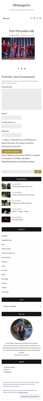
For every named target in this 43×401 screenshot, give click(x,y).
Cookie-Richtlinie (23, 392)
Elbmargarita (21, 5)
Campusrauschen (9, 367)
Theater (4, 283)
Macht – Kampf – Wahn (20, 211)
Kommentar (7, 87)
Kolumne (4, 262)
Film (3, 244)
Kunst (3, 266)
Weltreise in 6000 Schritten (22, 203)
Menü (7, 18)
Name (5, 113)
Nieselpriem (7, 372)
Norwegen (5, 279)
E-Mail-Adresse (9, 122)
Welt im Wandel (17, 220)
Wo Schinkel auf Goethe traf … (23, 187)
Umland (4, 287)
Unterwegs (5, 292)
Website (5, 131)
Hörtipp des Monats (8, 253)
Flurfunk (6, 369)
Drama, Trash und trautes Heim (23, 195)
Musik (4, 275)
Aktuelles (5, 236)
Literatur (4, 270)
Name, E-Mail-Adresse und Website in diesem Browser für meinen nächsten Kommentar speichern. (19, 143)
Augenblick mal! (7, 240)
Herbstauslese (6, 249)
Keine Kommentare (27, 35)
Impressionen (6, 257)
